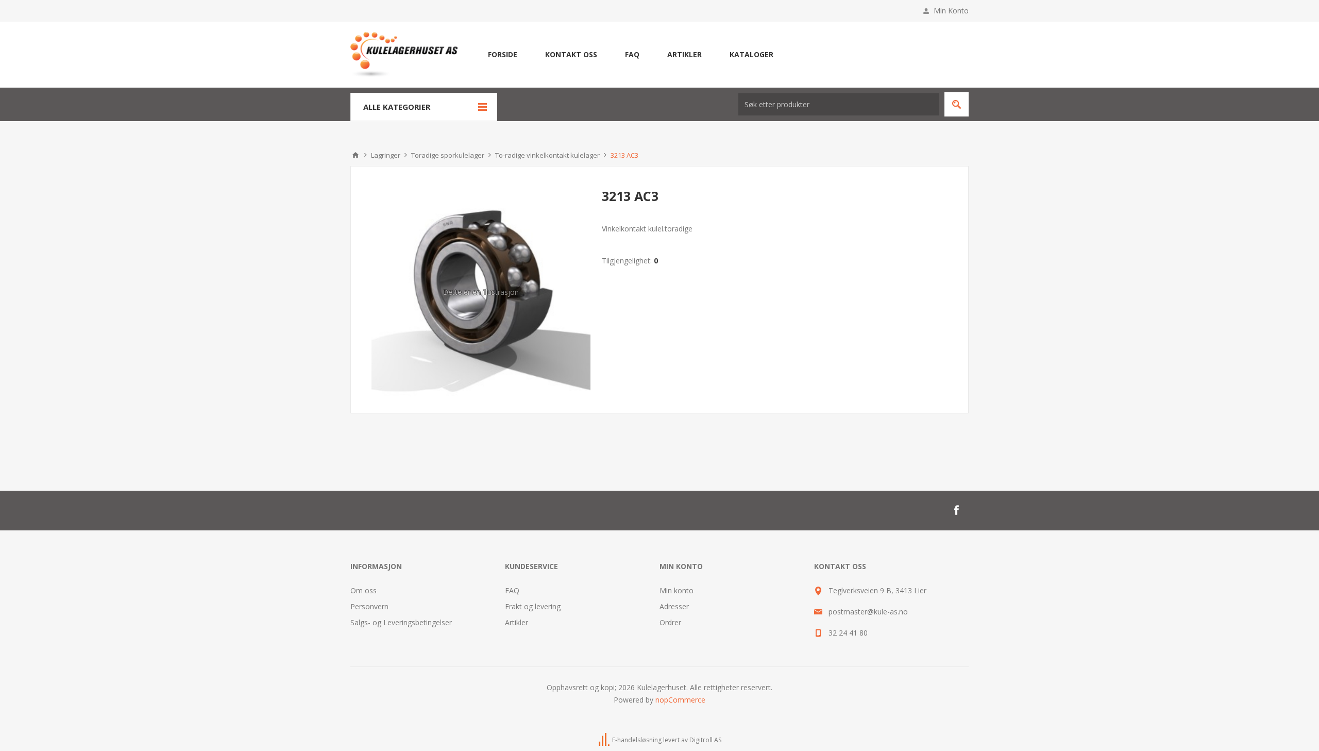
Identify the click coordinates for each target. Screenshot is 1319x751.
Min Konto (951, 10)
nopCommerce (680, 700)
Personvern (369, 606)
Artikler (516, 622)
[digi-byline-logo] (605, 740)
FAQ (512, 590)
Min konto (677, 590)
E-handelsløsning (637, 740)
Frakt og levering (533, 606)
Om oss (363, 590)
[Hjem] (355, 155)
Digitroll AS (705, 740)
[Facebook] (956, 510)
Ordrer (670, 622)
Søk (956, 104)
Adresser (674, 606)
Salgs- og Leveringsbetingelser (401, 622)
